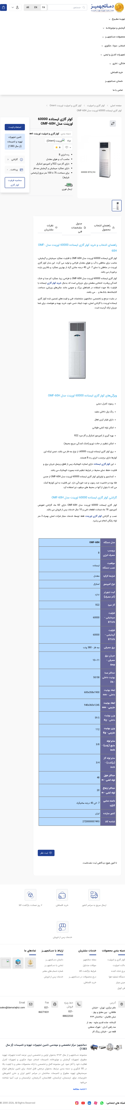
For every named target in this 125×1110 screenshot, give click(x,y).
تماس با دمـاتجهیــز (54, 965)
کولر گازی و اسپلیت (96, 105)
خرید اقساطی (117, 72)
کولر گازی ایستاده (102, 464)
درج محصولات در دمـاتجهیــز (82, 977)
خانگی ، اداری (118, 63)
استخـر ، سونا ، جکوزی (114, 45)
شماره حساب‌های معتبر (52, 971)
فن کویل (121, 988)
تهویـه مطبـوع (118, 19)
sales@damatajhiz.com (12, 1007)
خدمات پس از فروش (53, 977)
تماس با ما (118, 90)
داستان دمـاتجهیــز (114, 81)
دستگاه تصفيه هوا (117, 977)
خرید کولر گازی (54, 283)
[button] (15, 7)
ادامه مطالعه (80, 1089)
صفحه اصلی (116, 105)
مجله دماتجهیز (89, 959)
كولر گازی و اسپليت (116, 959)
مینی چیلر (120, 982)
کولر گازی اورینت (93, 516)
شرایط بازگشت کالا (87, 971)
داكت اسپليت (119, 965)
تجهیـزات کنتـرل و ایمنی (114, 54)
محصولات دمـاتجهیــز (115, 37)
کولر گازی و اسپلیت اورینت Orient (65, 105)
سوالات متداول (89, 965)
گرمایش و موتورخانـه (115, 28)
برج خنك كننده (118, 971)
